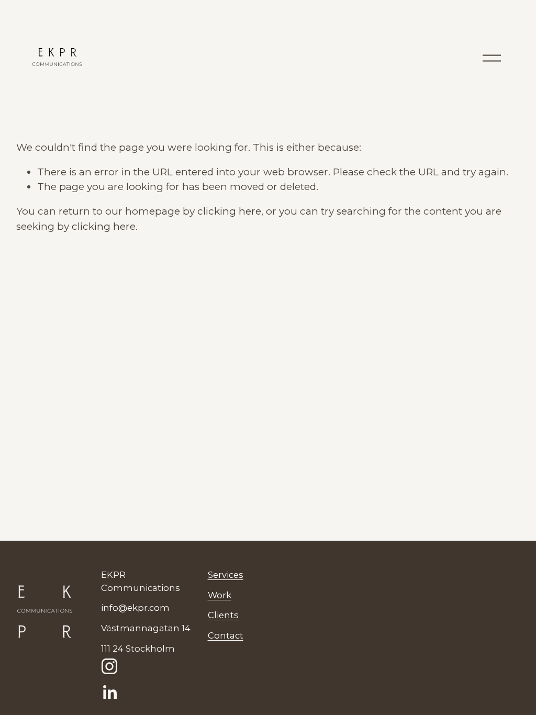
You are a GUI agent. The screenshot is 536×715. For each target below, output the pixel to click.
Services (225, 574)
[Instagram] (109, 666)
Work (219, 595)
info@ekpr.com (135, 607)
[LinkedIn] (109, 692)
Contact (225, 635)
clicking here (229, 211)
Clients (223, 615)
